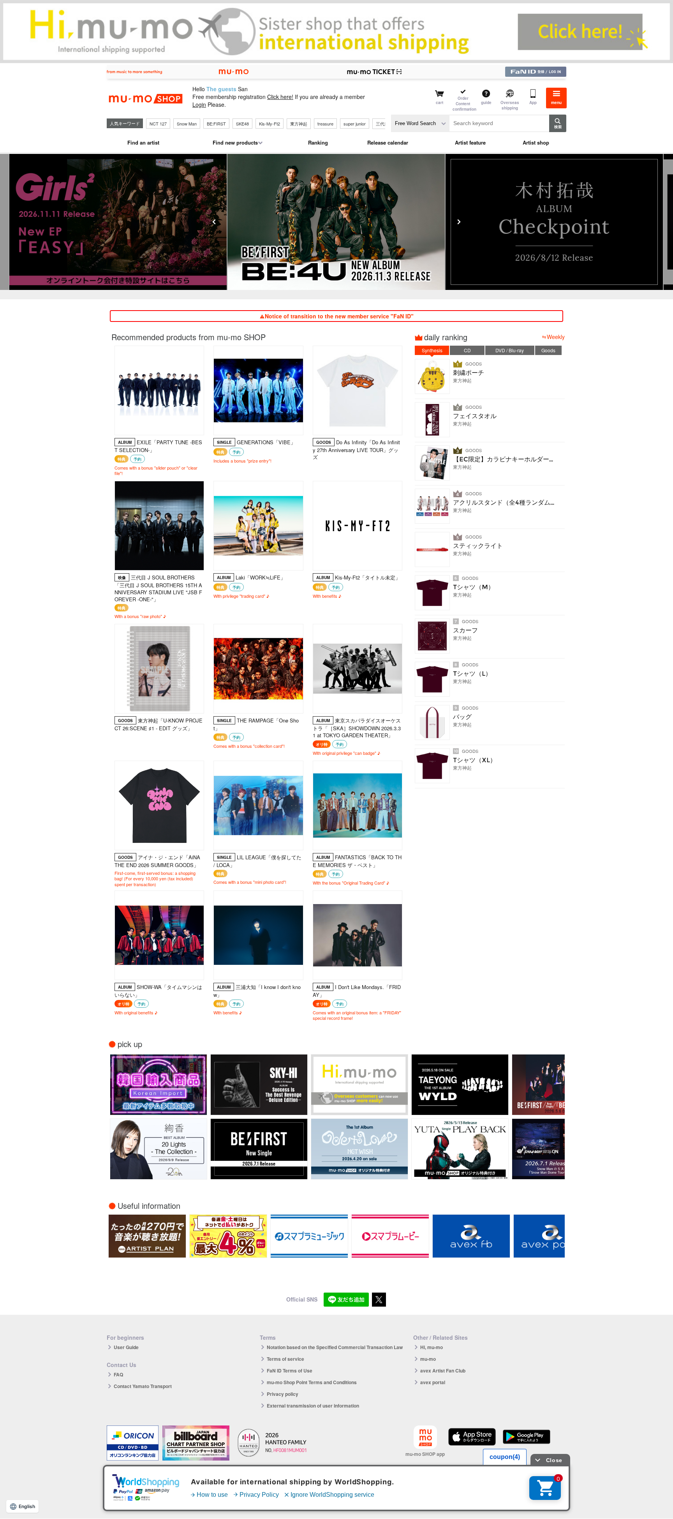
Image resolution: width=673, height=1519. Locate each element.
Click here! (280, 97)
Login (199, 104)
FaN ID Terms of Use (289, 1370)
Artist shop (536, 142)
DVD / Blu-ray (509, 350)
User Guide (126, 1347)
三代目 (382, 123)
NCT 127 (158, 123)
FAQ (118, 1374)
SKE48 (242, 123)
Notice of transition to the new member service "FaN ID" (339, 316)
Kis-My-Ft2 (269, 123)
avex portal (432, 1382)
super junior (355, 123)
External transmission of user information (313, 1405)
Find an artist (143, 142)
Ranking (318, 142)
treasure (325, 123)
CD (467, 350)
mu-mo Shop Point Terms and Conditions (312, 1382)
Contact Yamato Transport (143, 1386)
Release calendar (387, 142)
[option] (336, 222)
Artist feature (470, 142)
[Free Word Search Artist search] (420, 123)
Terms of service (285, 1358)
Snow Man (187, 123)
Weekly (556, 337)
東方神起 (298, 123)
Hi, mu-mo (431, 1347)
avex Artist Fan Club (442, 1370)
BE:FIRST (216, 123)
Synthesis (432, 350)
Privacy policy (282, 1393)
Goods (548, 350)
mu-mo (428, 1358)
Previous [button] (214, 221)
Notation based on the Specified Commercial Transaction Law (335, 1347)
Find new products (235, 142)
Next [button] (459, 221)
